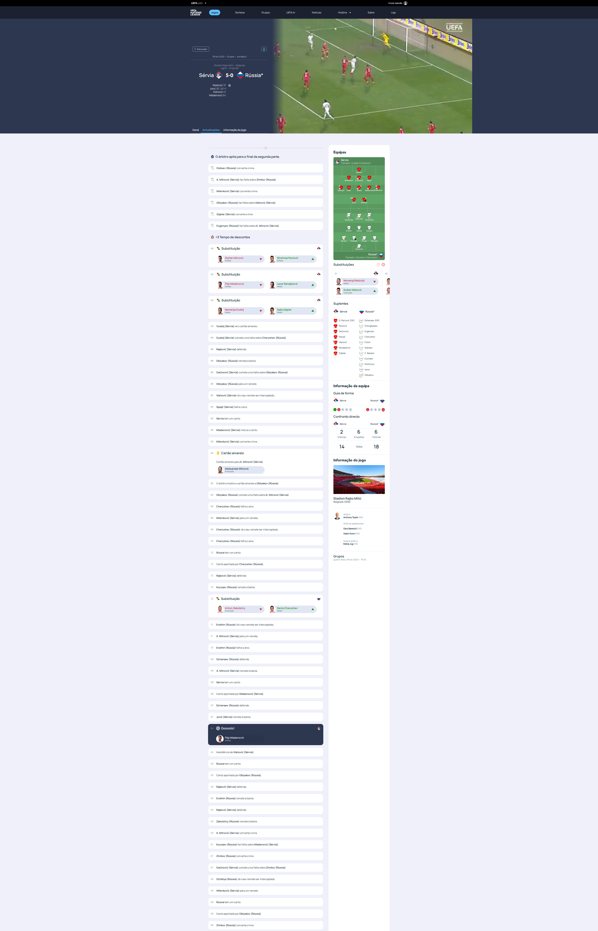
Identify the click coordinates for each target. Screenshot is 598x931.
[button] (344, 12)
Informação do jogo (234, 130)
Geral (195, 130)
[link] (214, 12)
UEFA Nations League (196, 12)
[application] (370, 76)
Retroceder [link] (202, 49)
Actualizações (211, 130)
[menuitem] (219, 12)
